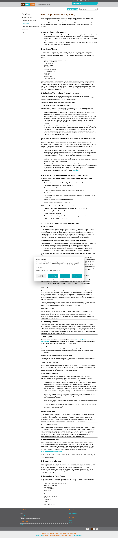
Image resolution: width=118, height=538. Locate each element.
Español (84, 0)
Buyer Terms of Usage (27, 17)
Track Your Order (73, 513)
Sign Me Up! (76, 3)
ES (94, 528)
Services (71, 522)
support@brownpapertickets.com (28, 515)
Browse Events (72, 515)
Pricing (70, 520)
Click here (39, 535)
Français (90, 0)
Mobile (87, 528)
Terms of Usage (37, 528)
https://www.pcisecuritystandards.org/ (51, 451)
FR (96, 528)
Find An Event (71, 9)
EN (92, 528)
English (80, 0)
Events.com (78, 535)
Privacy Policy (25, 23)
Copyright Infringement (27, 32)
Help (77, 9)
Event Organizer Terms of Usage (29, 20)
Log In (81, 3)
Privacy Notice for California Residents (30, 26)
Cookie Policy (25, 29)
